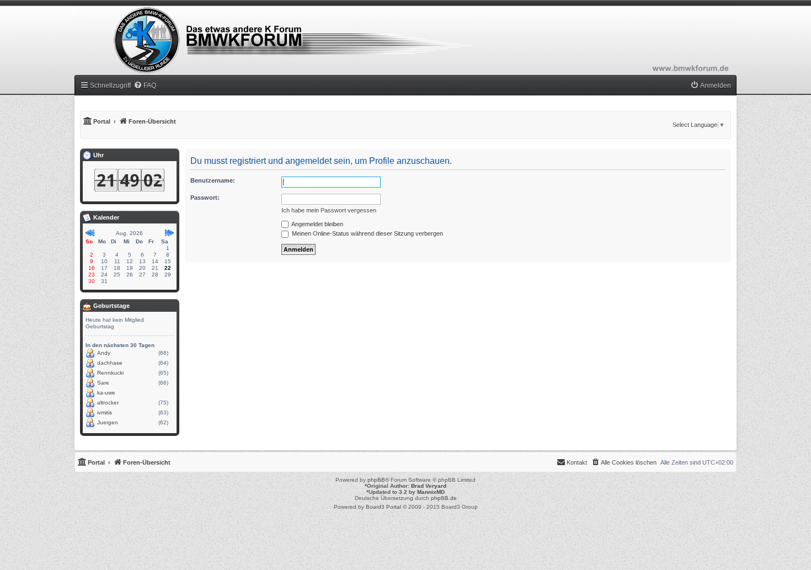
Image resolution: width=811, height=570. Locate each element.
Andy (103, 353)
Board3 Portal (383, 507)
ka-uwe (106, 393)
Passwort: (205, 197)
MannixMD (431, 492)
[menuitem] (145, 85)
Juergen (107, 422)
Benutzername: (212, 180)
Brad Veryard (428, 486)
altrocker (108, 402)
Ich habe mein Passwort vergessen (328, 210)
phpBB (376, 480)
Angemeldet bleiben (316, 224)
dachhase (109, 363)
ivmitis (104, 412)
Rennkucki (110, 373)
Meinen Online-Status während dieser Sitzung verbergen (366, 233)
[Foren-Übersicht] (405, 40)
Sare (103, 383)
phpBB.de (444, 498)
